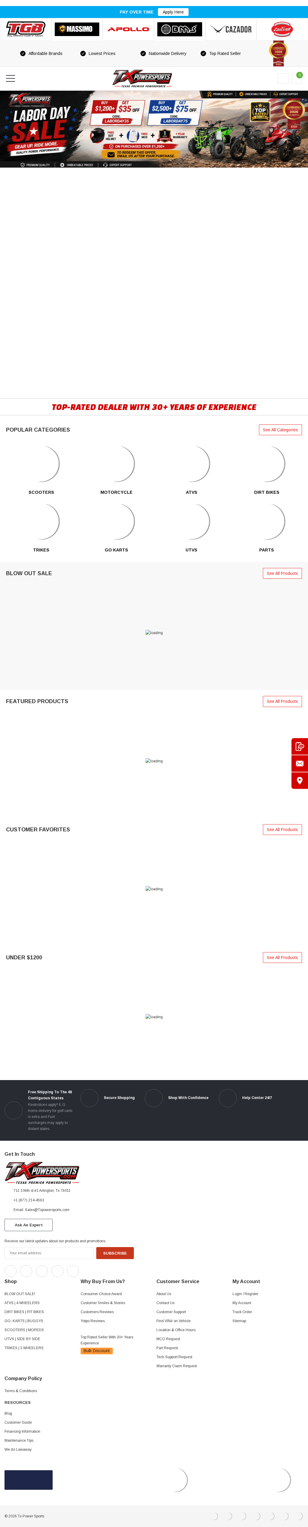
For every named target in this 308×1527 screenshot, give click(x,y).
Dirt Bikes (266, 492)
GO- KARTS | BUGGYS (24, 1321)
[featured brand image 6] (282, 29)
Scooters (41, 492)
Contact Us (165, 1303)
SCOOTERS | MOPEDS (24, 1330)
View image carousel (17, 94)
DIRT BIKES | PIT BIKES (24, 1312)
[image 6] (41, 521)
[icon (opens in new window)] (11, 1271)
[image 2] (266, 463)
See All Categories (280, 429)
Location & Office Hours (176, 1330)
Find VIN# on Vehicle (173, 1321)
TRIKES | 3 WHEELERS (24, 1348)
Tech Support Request (174, 1357)
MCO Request (168, 1339)
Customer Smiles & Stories (103, 1303)
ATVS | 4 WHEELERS (22, 1303)
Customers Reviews (97, 1312)
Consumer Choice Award (101, 1294)
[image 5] (41, 463)
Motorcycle (116, 492)
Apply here (173, 12)
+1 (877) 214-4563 (29, 1200)
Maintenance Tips (19, 1440)
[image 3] (116, 521)
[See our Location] (299, 781)
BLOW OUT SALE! (20, 1294)
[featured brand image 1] (77, 29)
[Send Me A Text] (299, 746)
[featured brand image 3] (128, 29)
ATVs (191, 492)
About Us (163, 1294)
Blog (8, 1413)
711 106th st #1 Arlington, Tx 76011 (42, 1191)
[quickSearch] (25, 78)
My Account (242, 1303)
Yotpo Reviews (93, 1321)
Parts (266, 550)
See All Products (282, 573)
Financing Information (22, 1431)
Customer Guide (18, 1422)
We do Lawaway (18, 1449)
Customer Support (171, 1312)
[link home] (142, 78)
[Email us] (299, 763)
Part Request (167, 1348)
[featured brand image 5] (231, 29)
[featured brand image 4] (179, 29)
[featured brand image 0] (25, 29)
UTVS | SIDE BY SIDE (22, 1339)
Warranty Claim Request (176, 1366)
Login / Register (245, 1294)
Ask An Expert (29, 1225)
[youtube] (99, 1269)
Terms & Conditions (21, 1391)
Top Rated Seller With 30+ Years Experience (107, 1340)
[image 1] (116, 463)
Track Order (242, 1312)
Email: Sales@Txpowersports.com (41, 1210)
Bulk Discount (97, 1350)
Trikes (41, 550)
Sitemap (239, 1321)
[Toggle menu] (10, 78)
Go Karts (116, 550)
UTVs (191, 550)
